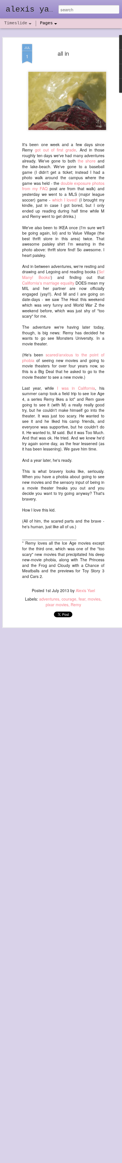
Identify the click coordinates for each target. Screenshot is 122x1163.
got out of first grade (55, 150)
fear (82, 599)
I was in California (76, 388)
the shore (87, 161)
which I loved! (65, 200)
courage (69, 599)
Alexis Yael (85, 590)
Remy (76, 604)
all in (63, 53)
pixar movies (57, 604)
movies (94, 599)
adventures (49, 599)
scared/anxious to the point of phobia (63, 357)
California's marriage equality (48, 283)
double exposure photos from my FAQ (63, 186)
